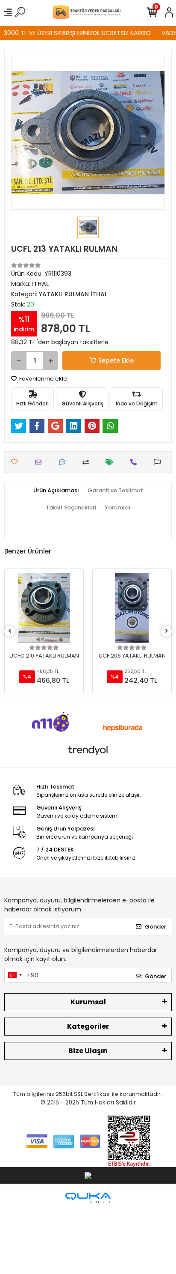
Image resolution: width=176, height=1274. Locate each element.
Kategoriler (88, 1026)
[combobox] (14, 975)
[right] (166, 631)
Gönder (155, 927)
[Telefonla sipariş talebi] (135, 462)
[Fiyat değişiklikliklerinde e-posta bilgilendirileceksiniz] (111, 462)
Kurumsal (88, 1002)
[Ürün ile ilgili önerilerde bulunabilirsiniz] (159, 462)
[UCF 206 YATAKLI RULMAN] (132, 608)
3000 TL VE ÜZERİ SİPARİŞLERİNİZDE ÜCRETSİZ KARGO (73, 33)
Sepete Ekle (116, 360)
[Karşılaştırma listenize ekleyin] (87, 462)
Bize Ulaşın (88, 1051)
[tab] (56, 490)
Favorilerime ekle (42, 379)
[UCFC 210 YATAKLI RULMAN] (44, 608)
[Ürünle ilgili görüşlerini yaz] (64, 462)
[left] (10, 631)
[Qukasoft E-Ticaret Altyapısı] (88, 1198)
